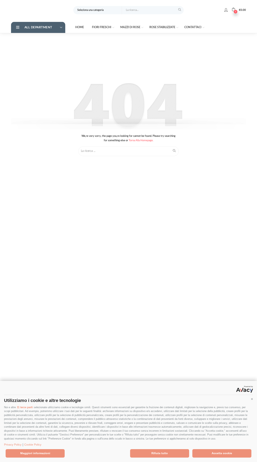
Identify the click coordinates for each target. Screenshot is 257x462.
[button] (252, 399)
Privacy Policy (12, 444)
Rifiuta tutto (159, 453)
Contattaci (193, 27)
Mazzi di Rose (130, 27)
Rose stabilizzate (162, 27)
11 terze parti (25, 407)
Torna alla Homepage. (141, 140)
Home (79, 27)
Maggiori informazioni (35, 453)
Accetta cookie (222, 453)
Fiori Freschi (102, 27)
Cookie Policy (32, 444)
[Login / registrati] (226, 10)
